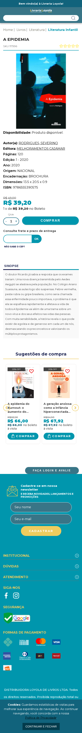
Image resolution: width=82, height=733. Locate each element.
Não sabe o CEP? (14, 246)
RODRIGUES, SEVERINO (38, 143)
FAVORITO (31, 371)
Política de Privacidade (41, 718)
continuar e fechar (41, 726)
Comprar (25, 436)
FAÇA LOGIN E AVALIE (52, 470)
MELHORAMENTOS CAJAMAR (41, 149)
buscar (73, 18)
